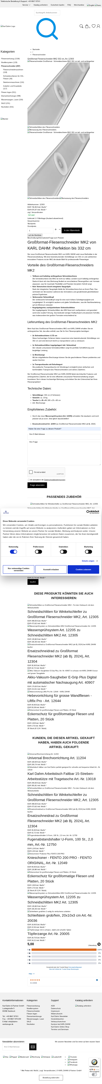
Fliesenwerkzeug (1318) (10, 59)
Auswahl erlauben (51, 569)
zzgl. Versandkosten (35, 212)
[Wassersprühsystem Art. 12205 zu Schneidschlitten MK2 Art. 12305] (61, 626)
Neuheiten (31, 1024)
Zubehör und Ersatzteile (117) (12, 87)
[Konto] (99, 27)
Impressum (55, 1011)
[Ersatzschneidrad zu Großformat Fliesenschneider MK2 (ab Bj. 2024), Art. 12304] (64, 647)
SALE (29, 1022)
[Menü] (98, 1059)
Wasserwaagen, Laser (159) (12, 100)
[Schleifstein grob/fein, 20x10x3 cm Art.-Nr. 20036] (48, 911)
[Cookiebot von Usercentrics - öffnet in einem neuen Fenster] (88, 512)
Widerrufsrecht (56, 1014)
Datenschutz (56, 1008)
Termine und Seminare (60, 1029)
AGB (53, 1006)
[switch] (38, 552)
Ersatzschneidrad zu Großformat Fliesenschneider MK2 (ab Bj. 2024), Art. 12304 (59, 656)
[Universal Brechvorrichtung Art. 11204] (43, 754)
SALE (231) (5, 103)
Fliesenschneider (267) (10, 66)
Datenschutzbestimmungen (54, 480)
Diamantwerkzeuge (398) (11, 96)
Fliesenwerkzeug (33, 1006)
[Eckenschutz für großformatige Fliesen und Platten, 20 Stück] (51, 710)
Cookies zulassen (83, 569)
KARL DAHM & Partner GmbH (70, 1071)
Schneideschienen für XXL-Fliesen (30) (13, 77)
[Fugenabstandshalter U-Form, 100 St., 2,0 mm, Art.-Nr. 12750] (52, 835)
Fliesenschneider (33, 1011)
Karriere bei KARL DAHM (60, 1024)
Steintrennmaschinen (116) (13, 82)
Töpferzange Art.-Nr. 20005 (48, 934)
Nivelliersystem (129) (9, 62)
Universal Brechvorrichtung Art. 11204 (56, 758)
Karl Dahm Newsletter (59, 1016)
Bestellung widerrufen (51, 1078)
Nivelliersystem (32, 1008)
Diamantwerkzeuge (34, 1016)
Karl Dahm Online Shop (60, 1027)
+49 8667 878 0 (34, 1)
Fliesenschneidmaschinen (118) (13, 71)
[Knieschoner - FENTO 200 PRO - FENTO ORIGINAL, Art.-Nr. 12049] (45, 853)
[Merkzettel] (93, 27)
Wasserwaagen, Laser (35, 1019)
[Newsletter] (32, 1046)
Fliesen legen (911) (8, 92)
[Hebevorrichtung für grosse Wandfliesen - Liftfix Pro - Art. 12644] (48, 692)
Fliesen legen (32, 1014)
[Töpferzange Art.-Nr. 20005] (49, 930)
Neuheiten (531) (7, 107)
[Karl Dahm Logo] (8, 26)
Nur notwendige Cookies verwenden (18, 569)
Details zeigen (88, 561)
